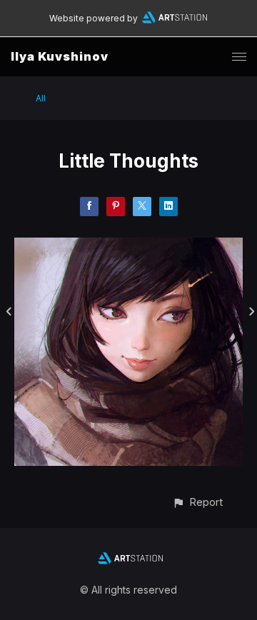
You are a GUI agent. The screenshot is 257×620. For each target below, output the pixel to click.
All (41, 98)
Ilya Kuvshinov (60, 56)
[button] (197, 502)
